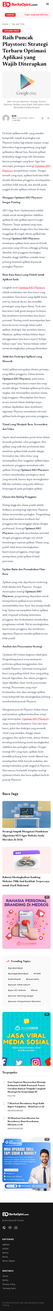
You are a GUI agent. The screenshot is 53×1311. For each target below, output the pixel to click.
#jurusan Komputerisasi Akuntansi (24, 1001)
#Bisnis (34, 990)
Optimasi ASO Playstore (31, 288)
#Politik (37, 973)
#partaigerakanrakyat (18, 973)
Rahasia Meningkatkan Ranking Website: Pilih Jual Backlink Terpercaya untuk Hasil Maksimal (25, 881)
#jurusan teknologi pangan (21, 995)
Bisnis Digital (8, 1260)
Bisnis (5, 1256)
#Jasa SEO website (17, 990)
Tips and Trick (17, 24)
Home (5, 24)
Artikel (5, 1248)
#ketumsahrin (32, 979)
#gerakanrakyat (15, 968)
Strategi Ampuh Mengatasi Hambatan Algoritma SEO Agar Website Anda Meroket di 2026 (25, 835)
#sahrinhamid (14, 979)
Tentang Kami (9, 1288)
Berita (5, 1252)
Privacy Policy (8, 1284)
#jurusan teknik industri (19, 984)
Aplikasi (5, 1244)
